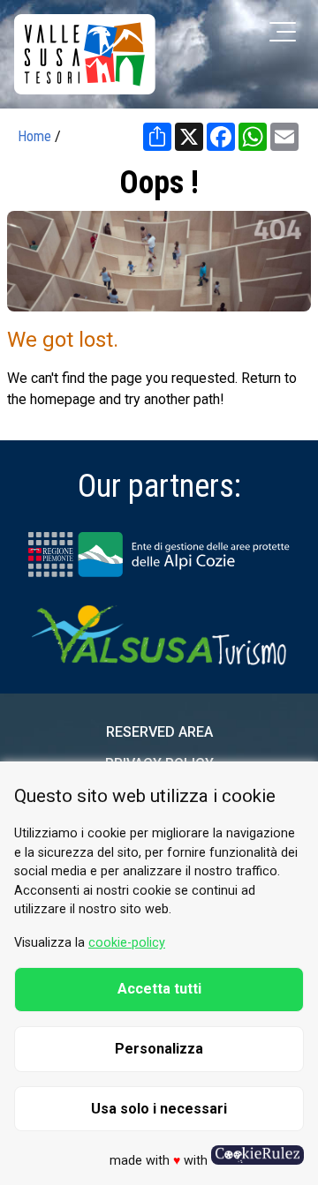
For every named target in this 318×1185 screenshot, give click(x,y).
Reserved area (159, 732)
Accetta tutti (159, 988)
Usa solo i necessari (159, 1108)
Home (34, 136)
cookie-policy (126, 942)
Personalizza (159, 1048)
